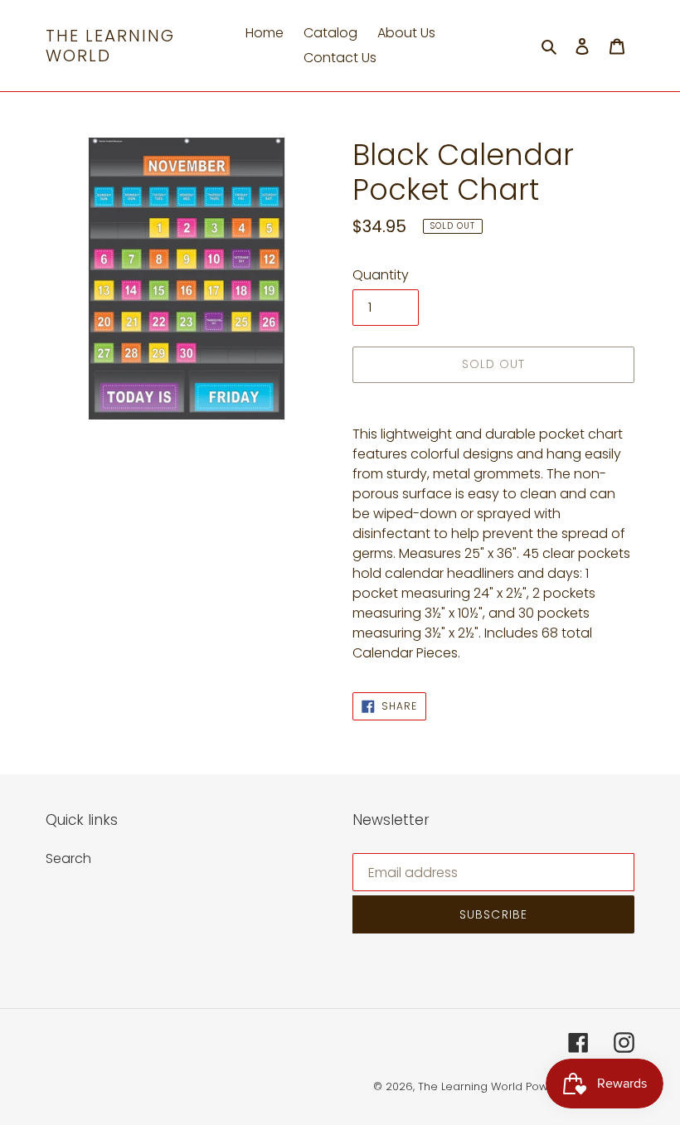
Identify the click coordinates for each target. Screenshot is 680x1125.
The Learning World (110, 45)
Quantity (380, 274)
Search (68, 858)
